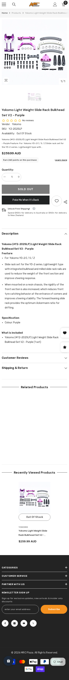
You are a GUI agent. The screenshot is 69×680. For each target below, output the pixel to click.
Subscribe (54, 609)
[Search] (14, 4)
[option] (34, 52)
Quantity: (8, 169)
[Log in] (55, 4)
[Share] (64, 202)
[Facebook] (5, 623)
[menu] (4, 4)
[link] (18, 448)
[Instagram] (14, 623)
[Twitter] (33, 623)
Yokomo (16, 124)
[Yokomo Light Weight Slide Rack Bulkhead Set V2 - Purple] (34, 498)
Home (5, 13)
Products (16, 13)
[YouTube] (24, 623)
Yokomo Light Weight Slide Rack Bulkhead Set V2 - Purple (33, 533)
